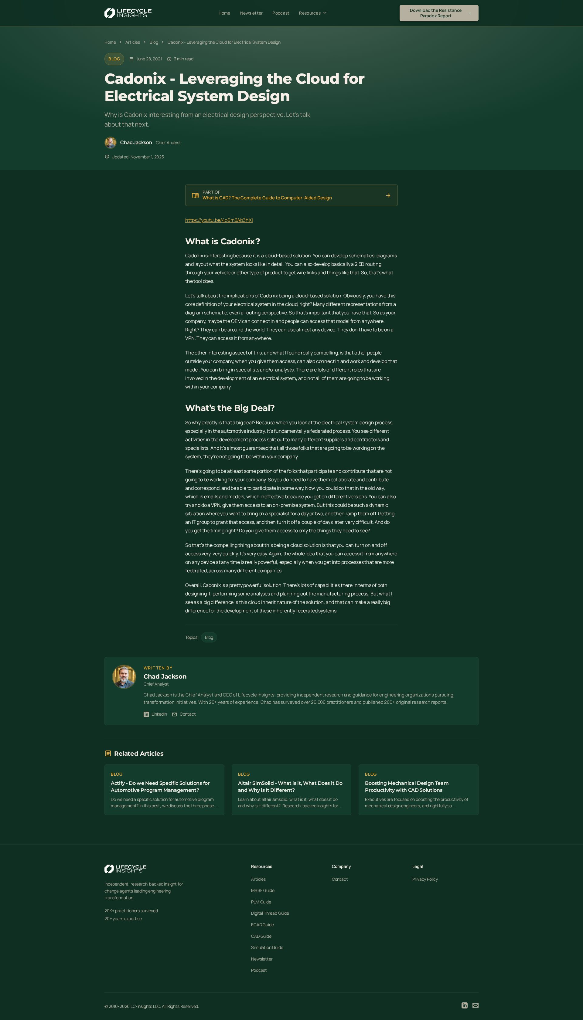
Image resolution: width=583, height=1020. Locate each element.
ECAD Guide (262, 924)
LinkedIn (159, 714)
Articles (258, 879)
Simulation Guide (267, 947)
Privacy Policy (425, 879)
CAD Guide (261, 936)
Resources (313, 13)
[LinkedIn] (465, 1006)
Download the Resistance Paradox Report (441, 13)
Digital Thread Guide (270, 913)
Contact (184, 714)
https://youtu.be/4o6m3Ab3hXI (219, 220)
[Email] (475, 1006)
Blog (114, 59)
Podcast (280, 13)
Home (224, 13)
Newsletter (251, 13)
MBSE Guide (262, 890)
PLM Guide (261, 902)
